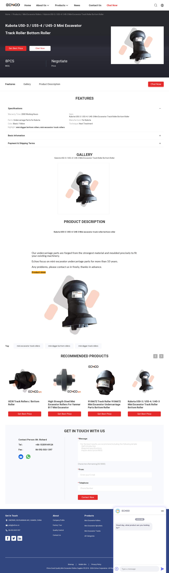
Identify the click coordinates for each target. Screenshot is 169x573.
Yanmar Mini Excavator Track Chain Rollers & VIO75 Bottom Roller (144, 404)
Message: (83, 439)
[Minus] (162, 510)
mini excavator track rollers (28, 346)
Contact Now (88, 497)
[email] (20, 456)
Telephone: (84, 483)
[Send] (162, 569)
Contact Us (57, 535)
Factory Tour (57, 525)
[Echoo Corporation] (13, 5)
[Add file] (117, 569)
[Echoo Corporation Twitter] (13, 538)
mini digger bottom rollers (59, 346)
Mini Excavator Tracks (92, 531)
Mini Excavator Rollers (32, 14)
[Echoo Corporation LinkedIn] (19, 538)
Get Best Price (16, 48)
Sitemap (71, 564)
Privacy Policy (96, 564)
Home (7, 14)
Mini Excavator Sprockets (93, 526)
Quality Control (58, 530)
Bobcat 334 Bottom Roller (22, 401)
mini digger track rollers (88, 346)
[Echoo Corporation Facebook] (7, 538)
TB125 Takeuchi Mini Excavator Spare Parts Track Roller (103, 404)
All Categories (89, 536)
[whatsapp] (28, 456)
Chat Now (40, 48)
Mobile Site (82, 564)
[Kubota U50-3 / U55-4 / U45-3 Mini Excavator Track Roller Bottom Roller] (137, 45)
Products (17, 14)
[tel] (35, 456)
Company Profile (58, 520)
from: (81, 469)
